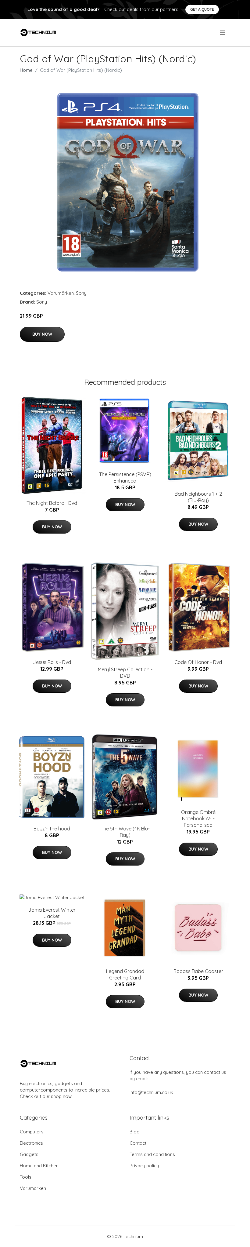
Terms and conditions (152, 1154)
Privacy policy (144, 1166)
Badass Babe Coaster (198, 971)
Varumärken (61, 293)
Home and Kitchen (39, 1166)
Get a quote (202, 9)
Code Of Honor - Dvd (198, 662)
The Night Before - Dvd (52, 503)
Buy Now (42, 334)
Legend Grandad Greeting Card (125, 974)
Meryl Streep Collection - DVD (125, 672)
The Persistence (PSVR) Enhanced (125, 477)
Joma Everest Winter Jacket (52, 913)
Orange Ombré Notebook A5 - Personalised (198, 818)
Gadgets (29, 1154)
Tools (25, 1177)
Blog (135, 1132)
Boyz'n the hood (52, 829)
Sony (81, 293)
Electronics (31, 1143)
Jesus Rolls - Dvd (52, 662)
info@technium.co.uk (151, 1092)
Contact (138, 1143)
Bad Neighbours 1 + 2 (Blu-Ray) (198, 497)
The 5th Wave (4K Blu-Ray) (125, 832)
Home (26, 70)
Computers (32, 1132)
